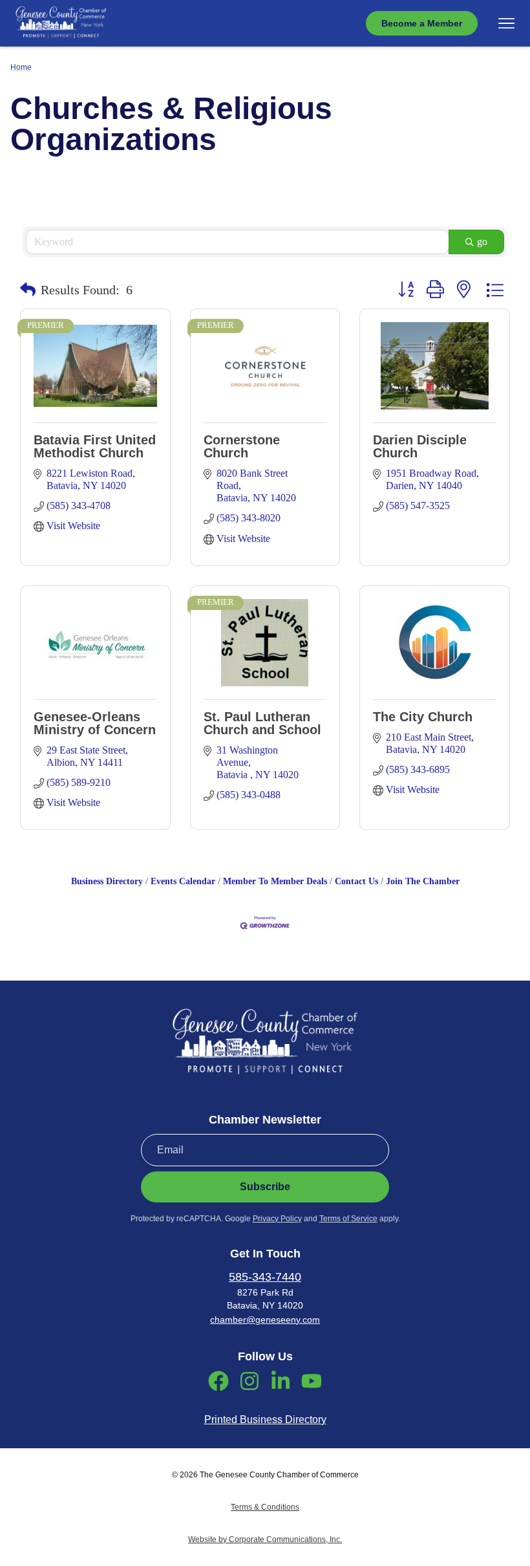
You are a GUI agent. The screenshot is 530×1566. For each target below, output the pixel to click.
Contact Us (356, 881)
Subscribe (265, 1186)
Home (21, 67)
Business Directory (107, 881)
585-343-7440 (265, 1276)
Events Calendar (183, 881)
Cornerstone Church (242, 446)
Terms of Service (348, 1218)
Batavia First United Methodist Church (95, 446)
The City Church (422, 717)
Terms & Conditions (265, 1507)
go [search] (482, 241)
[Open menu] (506, 23)
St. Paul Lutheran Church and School (262, 723)
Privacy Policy (277, 1218)
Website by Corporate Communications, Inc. (265, 1539)
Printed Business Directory (265, 1419)
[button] (28, 289)
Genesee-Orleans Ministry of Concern (95, 723)
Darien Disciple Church (420, 446)
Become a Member (421, 23)
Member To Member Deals (275, 881)
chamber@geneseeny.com (265, 1319)
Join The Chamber (423, 881)
